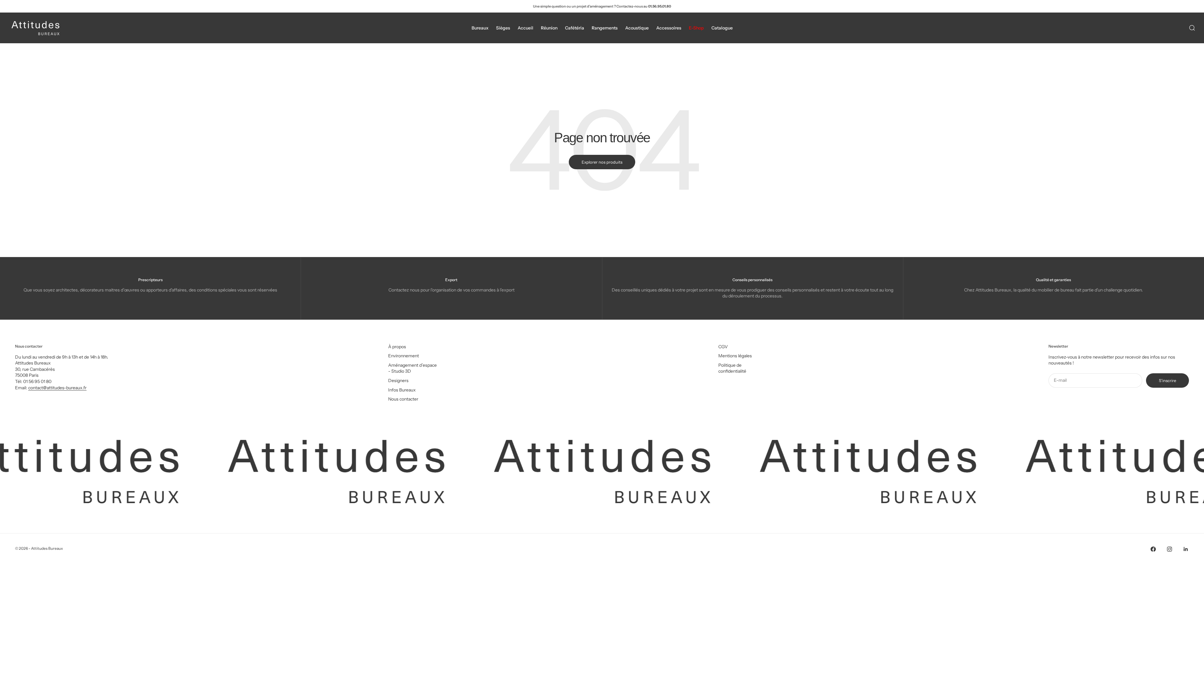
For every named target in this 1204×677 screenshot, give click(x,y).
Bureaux (480, 28)
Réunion (549, 28)
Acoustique (637, 28)
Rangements (605, 28)
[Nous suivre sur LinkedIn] (1186, 549)
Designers (398, 380)
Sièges (503, 28)
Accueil (525, 28)
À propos (397, 346)
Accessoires (668, 28)
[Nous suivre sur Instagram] (1169, 549)
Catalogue (722, 28)
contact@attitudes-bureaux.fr (57, 388)
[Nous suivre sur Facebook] (1153, 549)
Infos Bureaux (402, 390)
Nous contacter (403, 399)
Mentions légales (735, 356)
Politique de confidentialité (732, 368)
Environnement (403, 356)
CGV (723, 346)
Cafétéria (574, 28)
